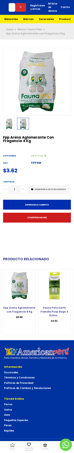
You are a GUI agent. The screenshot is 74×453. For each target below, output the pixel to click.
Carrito (65, 7)
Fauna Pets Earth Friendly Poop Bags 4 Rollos (54, 311)
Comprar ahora (37, 217)
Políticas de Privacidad (18, 383)
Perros (8, 404)
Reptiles (9, 430)
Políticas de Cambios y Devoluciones (27, 388)
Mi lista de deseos (52, 7)
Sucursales (46, 19)
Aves (7, 415)
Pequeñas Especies (16, 420)
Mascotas (11, 19)
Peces (8, 425)
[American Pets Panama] (37, 351)
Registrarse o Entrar (37, 7)
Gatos (8, 409)
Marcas (28, 19)
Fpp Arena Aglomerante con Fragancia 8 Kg (19, 309)
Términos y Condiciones (19, 377)
